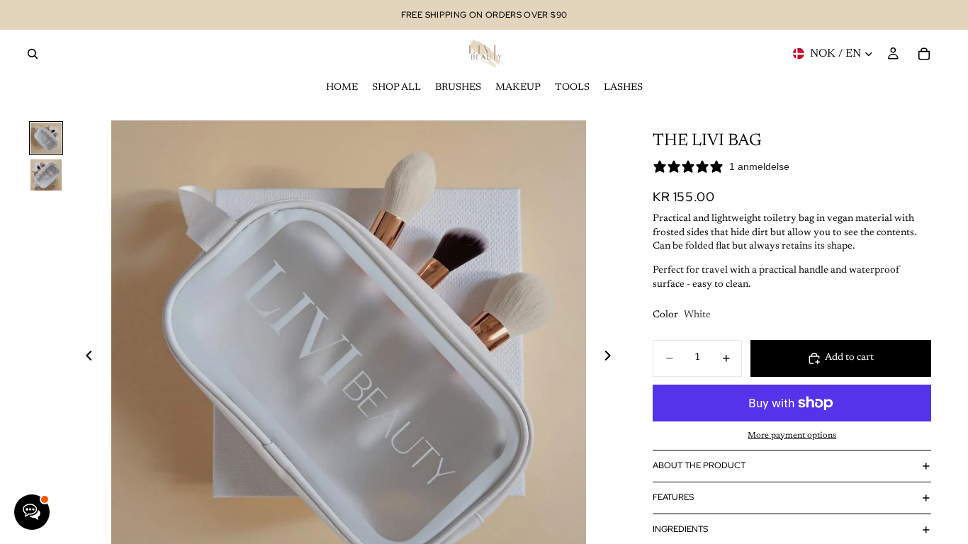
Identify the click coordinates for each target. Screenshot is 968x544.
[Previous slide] (85, 357)
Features (673, 497)
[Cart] (924, 53)
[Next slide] (611, 357)
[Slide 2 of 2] (46, 175)
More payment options (792, 435)
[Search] (32, 53)
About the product (699, 465)
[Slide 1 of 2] (46, 138)
